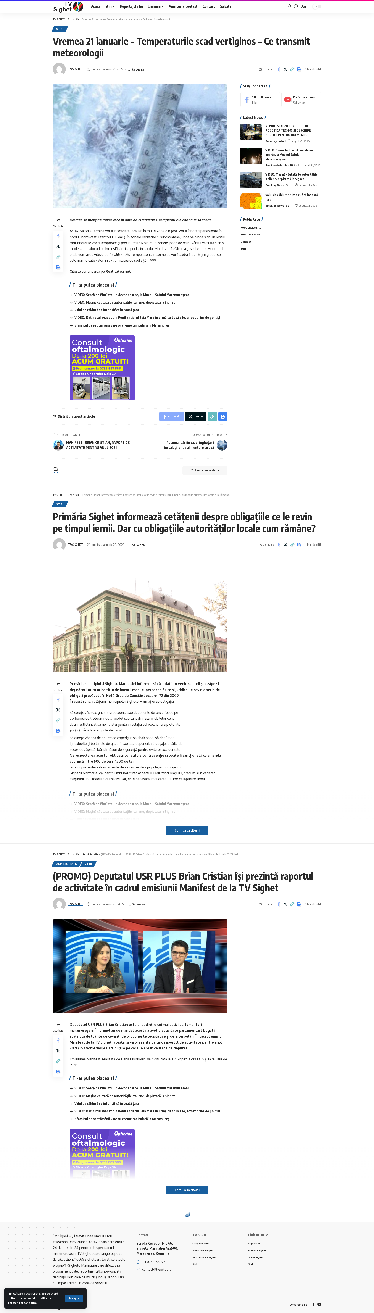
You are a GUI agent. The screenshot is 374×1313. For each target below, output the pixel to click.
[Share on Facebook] (279, 69)
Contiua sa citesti (187, 830)
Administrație (66, 863)
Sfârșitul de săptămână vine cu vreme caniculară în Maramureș (121, 325)
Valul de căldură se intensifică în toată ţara (106, 310)
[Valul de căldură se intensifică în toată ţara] (251, 201)
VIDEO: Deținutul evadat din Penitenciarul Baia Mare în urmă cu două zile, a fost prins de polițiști (147, 317)
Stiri (59, 29)
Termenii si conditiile (22, 1303)
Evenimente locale (276, 165)
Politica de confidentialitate (30, 1298)
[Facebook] (260, 99)
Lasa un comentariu (207, 470)
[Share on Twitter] (285, 69)
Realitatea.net (118, 271)
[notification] (289, 6)
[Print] (299, 69)
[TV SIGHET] (68, 6)
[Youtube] (301, 99)
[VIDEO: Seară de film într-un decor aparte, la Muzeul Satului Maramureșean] (251, 156)
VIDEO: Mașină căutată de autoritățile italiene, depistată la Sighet (124, 302)
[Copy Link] (292, 69)
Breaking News (274, 185)
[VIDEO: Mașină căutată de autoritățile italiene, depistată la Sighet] (251, 180)
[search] (296, 6)
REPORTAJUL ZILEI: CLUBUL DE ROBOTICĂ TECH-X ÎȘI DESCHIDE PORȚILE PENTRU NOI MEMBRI (288, 130)
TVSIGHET (75, 69)
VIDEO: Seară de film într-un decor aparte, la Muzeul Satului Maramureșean (132, 295)
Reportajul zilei (274, 141)
